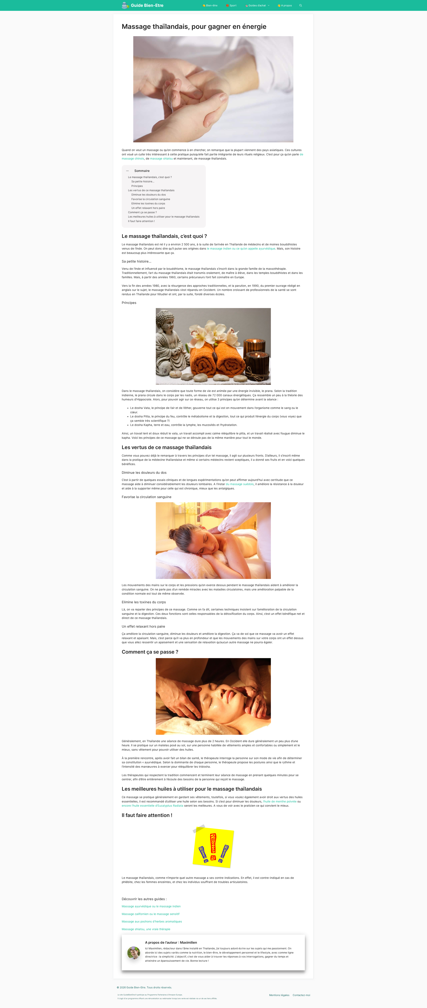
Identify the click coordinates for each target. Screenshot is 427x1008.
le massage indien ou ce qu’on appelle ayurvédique (240, 248)
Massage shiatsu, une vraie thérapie (146, 929)
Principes (137, 186)
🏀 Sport (231, 5)
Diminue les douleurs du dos (148, 194)
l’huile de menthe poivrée (280, 801)
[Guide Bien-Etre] (125, 5)
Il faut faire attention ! (141, 221)
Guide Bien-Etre (147, 5)
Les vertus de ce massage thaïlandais (151, 190)
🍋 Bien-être (210, 5)
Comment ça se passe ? (142, 212)
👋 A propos (284, 5)
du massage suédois (240, 484)
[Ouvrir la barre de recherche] (300, 5)
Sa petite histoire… (142, 181)
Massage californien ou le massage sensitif (150, 914)
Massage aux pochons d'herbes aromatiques (152, 921)
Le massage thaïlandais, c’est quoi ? (150, 177)
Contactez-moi (301, 995)
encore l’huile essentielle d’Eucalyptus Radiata (152, 805)
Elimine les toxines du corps (148, 203)
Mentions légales (279, 995)
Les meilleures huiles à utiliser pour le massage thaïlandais (163, 216)
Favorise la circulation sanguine (150, 199)
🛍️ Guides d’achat (255, 5)
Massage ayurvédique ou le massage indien (151, 906)
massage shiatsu (161, 158)
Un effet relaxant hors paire (148, 208)
